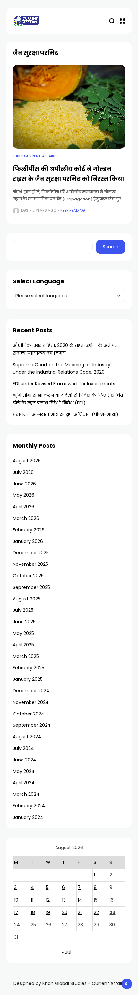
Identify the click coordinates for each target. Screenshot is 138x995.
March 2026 (26, 518)
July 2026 (23, 472)
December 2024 (31, 691)
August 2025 (26, 599)
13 (64, 900)
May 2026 (23, 495)
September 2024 (32, 725)
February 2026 (29, 530)
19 (48, 912)
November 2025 (30, 564)
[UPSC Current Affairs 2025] (26, 20)
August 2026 (27, 461)
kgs (24, 210)
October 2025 (28, 576)
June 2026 (24, 484)
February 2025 (28, 667)
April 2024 (24, 782)
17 (16, 912)
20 (64, 912)
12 (48, 900)
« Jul (66, 952)
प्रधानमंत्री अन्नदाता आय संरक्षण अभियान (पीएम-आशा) (65, 414)
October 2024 (28, 714)
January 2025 (28, 679)
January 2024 (28, 817)
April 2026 (23, 506)
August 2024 (27, 736)
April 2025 (23, 645)
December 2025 (31, 552)
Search (110, 247)
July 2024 (23, 748)
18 (33, 912)
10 (16, 900)
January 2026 (28, 541)
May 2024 (24, 771)
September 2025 (31, 587)
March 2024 (26, 794)
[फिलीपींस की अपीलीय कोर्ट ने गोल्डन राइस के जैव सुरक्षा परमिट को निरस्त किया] (69, 107)
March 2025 (26, 656)
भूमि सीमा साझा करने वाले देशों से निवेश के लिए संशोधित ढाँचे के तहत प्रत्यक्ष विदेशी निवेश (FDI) (68, 399)
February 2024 (29, 806)
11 (32, 900)
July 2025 (23, 610)
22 (96, 912)
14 (80, 900)
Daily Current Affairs (34, 156)
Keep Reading (72, 210)
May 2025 (23, 633)
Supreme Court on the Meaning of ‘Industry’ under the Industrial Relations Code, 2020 (62, 368)
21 (80, 912)
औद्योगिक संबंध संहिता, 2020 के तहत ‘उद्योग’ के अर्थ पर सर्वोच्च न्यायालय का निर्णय (65, 349)
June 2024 (24, 760)
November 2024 (31, 702)
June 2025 (24, 621)
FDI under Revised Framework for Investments (64, 383)
